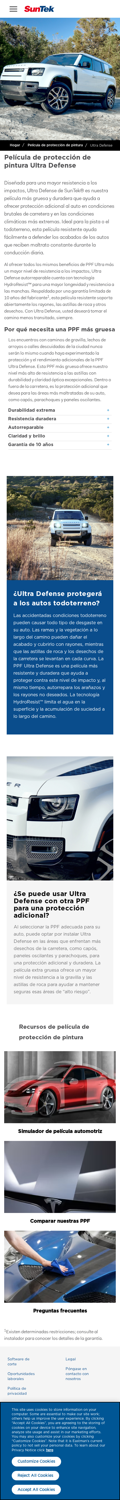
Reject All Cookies (36, 1475)
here (49, 1450)
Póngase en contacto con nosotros (77, 1374)
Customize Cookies (36, 1461)
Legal (71, 1359)
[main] (60, 1451)
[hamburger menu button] (13, 9)
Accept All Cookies (36, 1489)
